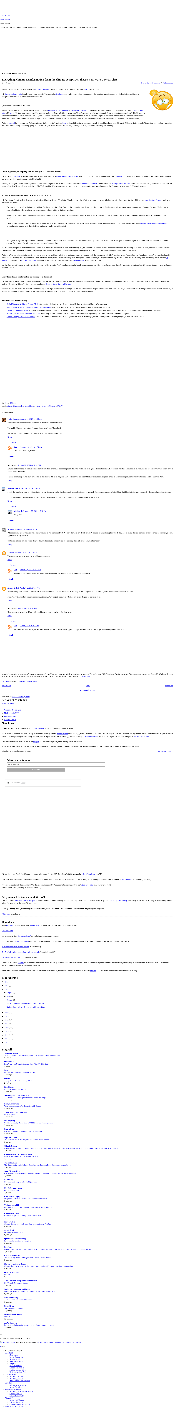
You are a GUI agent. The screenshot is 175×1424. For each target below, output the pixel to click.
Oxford (21, 963)
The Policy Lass (10, 1163)
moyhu (7, 1079)
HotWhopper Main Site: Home (21, 1391)
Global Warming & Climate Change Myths (23, 304)
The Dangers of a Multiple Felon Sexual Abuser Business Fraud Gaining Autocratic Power (37, 1165)
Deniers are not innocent (11, 957)
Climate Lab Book (11, 1213)
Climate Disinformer (29, 260)
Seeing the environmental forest (17, 1289)
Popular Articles (16, 1366)
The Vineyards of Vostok (13, 1308)
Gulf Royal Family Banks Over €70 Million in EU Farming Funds (28, 1123)
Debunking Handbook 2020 (17, 310)
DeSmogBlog (9, 1121)
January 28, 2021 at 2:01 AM (31, 447)
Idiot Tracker (9, 1222)
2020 (7, 1013)
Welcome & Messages (12, 710)
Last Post (7, 1274)
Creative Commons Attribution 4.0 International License (59, 1342)
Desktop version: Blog (18, 1372)
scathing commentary (119, 900)
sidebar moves (62, 734)
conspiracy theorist (79, 110)
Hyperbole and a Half (13, 1314)
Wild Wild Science (88, 874)
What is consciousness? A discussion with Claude (22, 1106)
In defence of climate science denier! (15, 947)
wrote (12, 113)
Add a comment (168, 83)
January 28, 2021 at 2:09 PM (29, 488)
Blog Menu (9, 1353)
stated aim (59, 94)
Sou (15, 447)
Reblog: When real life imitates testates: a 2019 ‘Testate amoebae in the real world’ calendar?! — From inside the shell (48, 1249)
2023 (7, 982)
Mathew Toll (13, 488)
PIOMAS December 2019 (13, 1232)
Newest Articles (10, 720)
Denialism (8, 1383)
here (85, 89)
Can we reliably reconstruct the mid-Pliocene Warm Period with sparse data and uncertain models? (40, 1173)
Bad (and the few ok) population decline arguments (23, 1131)
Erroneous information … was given (17, 1241)
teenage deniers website (121, 184)
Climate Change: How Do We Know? (21, 317)
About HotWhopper (17, 1400)
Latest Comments (10, 716)
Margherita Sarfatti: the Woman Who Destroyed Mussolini (25, 1199)
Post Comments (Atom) (21, 697)
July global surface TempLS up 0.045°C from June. (23, 1081)
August (10, 993)
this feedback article (141, 736)
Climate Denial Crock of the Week (18, 1154)
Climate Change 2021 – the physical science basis (22, 1215)
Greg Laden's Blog (11, 1272)
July (8, 996)
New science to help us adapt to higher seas (20, 1182)
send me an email (91, 736)
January (10, 1000)
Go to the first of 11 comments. (151, 83)
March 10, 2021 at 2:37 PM (30, 570)
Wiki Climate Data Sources (20, 1381)
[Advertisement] (71, 47)
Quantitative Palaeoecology (15, 1239)
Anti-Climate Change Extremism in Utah (20, 1281)
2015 (7, 1031)
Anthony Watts (87, 885)
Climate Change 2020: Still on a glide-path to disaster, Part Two (27, 1224)
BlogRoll (13, 1363)
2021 (7, 989)
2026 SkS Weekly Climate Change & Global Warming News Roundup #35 (32, 1055)
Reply (10, 437)
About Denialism (16, 1387)
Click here (5, 681)
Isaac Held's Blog (11, 1298)
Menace (7, 1317)
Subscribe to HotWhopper (18, 760)
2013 (7, 1039)
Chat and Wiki (10, 1374)
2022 (7, 986)
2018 (7, 1020)
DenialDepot (9, 1306)
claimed (12, 123)
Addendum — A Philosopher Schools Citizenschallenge (25, 1098)
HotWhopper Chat (16, 1376)
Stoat (6, 1070)
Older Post (169, 686)
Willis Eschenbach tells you (25, 900)
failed (64, 123)
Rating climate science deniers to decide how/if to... (26, 1007)
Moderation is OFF (11, 713)
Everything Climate (27, 406)
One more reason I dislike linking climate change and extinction (28, 1207)
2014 (7, 1035)
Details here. (86, 676)
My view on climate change (15, 1264)
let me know (40, 728)
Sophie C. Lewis (10, 1137)
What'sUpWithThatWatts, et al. (17, 1095)
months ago (16, 176)
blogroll (36, 742)
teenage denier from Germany (67, 176)
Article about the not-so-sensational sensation (23, 313)
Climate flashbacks (17, 1368)
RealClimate (9, 1087)
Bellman (11, 529)
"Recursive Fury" (24, 936)
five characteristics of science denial (153, 223)
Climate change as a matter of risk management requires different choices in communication (38, 1266)
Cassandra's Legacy (12, 1196)
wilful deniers (51, 406)
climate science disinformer (58, 110)
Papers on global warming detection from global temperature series (29, 1325)
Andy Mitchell (13, 588)
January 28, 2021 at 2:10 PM (35, 511)
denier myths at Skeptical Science (58, 284)
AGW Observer (10, 1323)
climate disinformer (13, 406)
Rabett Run (9, 1129)
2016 (7, 1027)
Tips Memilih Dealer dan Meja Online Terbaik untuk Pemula (26, 1140)
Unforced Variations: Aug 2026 (16, 1089)
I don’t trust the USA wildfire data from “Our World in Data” (26, 1064)
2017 (7, 1024)
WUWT (59, 406)
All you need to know (18, 1385)
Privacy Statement (16, 1402)
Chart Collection (16, 1394)
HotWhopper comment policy (27, 681)
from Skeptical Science (153, 200)
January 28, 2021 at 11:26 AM (29, 465)
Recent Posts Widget (164, 751)
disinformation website (13, 94)
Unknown (12, 552)
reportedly (119, 176)
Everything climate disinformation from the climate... (26, 1003)
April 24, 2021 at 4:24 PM (30, 588)
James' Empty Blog (12, 1171)
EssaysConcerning (11, 1104)
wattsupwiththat (40, 406)
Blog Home (14, 1355)
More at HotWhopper (13, 1389)
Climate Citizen (10, 1146)
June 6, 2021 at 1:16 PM (29, 626)
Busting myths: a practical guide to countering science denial (29, 307)
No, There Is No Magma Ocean (16, 1283)
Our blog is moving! (11, 1190)
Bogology (8, 1247)
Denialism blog (7, 931)
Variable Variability (12, 1205)
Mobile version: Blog (17, 1370)
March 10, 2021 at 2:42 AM (26, 552)
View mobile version (87, 690)
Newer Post (6, 686)
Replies (13, 442)
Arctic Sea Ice (9, 1230)
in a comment (127, 879)
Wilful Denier (79, 260)
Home (88, 686)
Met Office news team (13, 1188)
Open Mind (9, 1062)
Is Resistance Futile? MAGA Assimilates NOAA (22, 1156)
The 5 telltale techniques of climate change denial (20, 952)
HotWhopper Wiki (16, 1379)
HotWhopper (5, 19)
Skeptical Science (11, 1053)
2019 (7, 1016)
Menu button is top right (14, 1406)
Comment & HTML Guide (20, 1404)
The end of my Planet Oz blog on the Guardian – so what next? (27, 1258)
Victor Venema (14, 419)
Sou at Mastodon (8, 703)
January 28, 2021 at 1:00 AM (31, 419)
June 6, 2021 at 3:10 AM (27, 608)
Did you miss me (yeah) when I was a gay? (20, 1072)
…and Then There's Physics (15, 1112)
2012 (7, 1042)
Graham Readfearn (12, 1255)
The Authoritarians (22, 941)
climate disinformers (42, 89)
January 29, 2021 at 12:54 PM (26, 529)
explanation (10, 925)
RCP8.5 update (9, 1114)
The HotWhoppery (17, 1396)
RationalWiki (35, 925)
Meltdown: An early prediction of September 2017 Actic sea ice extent (30, 1291)
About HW (9, 1398)
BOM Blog (8, 1180)
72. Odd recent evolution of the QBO (18, 1300)
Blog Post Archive (16, 1361)
